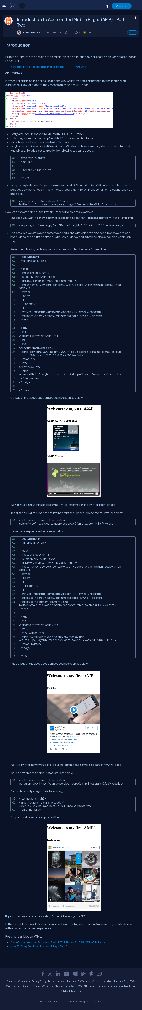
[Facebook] (43, 973)
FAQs (132, 981)
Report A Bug (121, 981)
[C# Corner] (13, 5)
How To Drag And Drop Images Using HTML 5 (38, 946)
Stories (37, 986)
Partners (71, 981)
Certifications (13, 986)
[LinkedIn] (58, 973)
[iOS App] (91, 973)
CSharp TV (47, 986)
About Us (11, 981)
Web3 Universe (86, 986)
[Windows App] (75, 973)
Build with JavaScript (71, 991)
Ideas (110, 981)
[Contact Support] (99, 973)
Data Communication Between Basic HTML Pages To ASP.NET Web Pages (58, 942)
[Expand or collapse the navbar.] (4, 5)
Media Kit (60, 981)
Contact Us (24, 981)
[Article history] (45, 32)
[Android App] (83, 973)
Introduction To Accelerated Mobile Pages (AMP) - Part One (48, 66)
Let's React (71, 986)
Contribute (122, 6)
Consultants (98, 981)
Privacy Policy (39, 981)
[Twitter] (50, 973)
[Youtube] (67, 973)
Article (132, 32)
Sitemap (26, 986)
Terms (51, 981)
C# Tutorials (84, 981)
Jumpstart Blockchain (124, 986)
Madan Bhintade (31, 32)
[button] (136, 6)
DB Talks (59, 986)
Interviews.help (104, 986)
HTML (59, 142)
